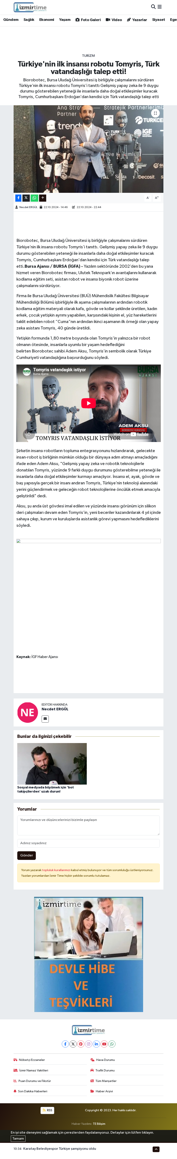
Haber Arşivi (104, 1091)
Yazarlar (139, 20)
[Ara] (153, 7)
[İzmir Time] (30, 7)
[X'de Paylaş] (26, 198)
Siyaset (158, 20)
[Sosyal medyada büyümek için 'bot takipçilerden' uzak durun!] (52, 763)
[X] (73, 1044)
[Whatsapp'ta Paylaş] (34, 198)
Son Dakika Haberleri (32, 1091)
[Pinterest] (80, 1044)
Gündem (10, 20)
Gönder (26, 855)
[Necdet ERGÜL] (27, 712)
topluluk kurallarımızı (56, 870)
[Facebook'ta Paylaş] (18, 198)
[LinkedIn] (96, 1044)
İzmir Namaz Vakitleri (33, 1070)
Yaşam (64, 20)
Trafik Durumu (105, 1070)
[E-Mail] (45, 719)
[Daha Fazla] (42, 198)
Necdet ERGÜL (28, 207)
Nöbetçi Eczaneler (32, 1060)
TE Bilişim (99, 1123)
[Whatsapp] (111, 1044)
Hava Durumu (105, 1060)
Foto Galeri (90, 20)
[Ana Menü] (160, 7)
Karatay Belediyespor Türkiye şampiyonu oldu (59, 1149)
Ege (173, 20)
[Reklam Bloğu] (88, 954)
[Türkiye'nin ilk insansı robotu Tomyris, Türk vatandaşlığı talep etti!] (89, 149)
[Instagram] (88, 1044)
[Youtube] (104, 1044)
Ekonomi (46, 20)
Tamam (18, 1138)
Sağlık (29, 20)
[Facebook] (65, 1044)
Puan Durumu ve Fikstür (35, 1081)
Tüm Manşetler (106, 1081)
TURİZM (88, 56)
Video (116, 20)
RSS (49, 1110)
